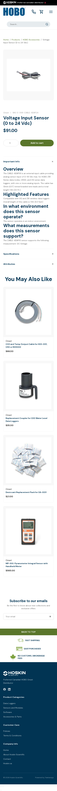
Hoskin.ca (7, 763)
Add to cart (37, 142)
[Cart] (41, 12)
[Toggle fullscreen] (1, 786)
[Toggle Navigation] (51, 12)
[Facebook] (4, 690)
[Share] (2, 786)
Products (16, 39)
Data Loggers (9, 703)
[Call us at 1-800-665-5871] (34, 12)
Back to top (28, 632)
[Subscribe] (50, 616)
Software (7, 712)
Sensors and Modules (13, 708)
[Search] (47, 24)
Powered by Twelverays (44, 777)
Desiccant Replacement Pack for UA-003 (26, 492)
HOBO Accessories (31, 39)
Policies (6, 731)
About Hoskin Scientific (13, 754)
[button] (28, 161)
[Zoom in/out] (0, 786)
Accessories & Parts (12, 716)
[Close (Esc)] (3, 786)
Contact (7, 759)
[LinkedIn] (9, 690)
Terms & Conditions (12, 735)
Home (6, 39)
